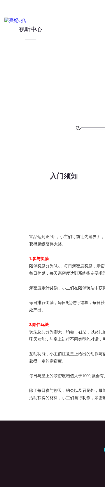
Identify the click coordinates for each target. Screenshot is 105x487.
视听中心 (30, 29)
